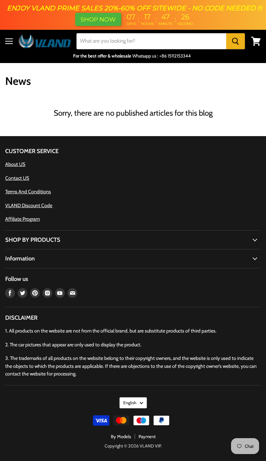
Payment (147, 436)
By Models (121, 436)
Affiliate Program (22, 219)
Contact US (17, 178)
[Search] (235, 41)
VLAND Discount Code (28, 205)
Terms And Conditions (28, 191)
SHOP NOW (98, 19)
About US (15, 164)
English (129, 402)
